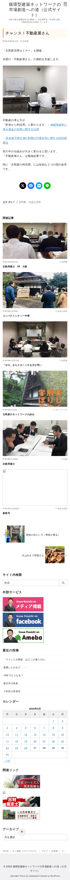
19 (25, 741)
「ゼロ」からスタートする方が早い (22, 365)
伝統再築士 (9, 463)
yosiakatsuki (34, 876)
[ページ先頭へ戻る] (22, 832)
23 (62, 741)
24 (7, 748)
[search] (63, 583)
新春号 (6, 513)
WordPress (55, 876)
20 (35, 741)
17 (7, 741)
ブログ (44, 850)
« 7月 (7, 760)
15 (53, 734)
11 (16, 734)
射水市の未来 (10, 683)
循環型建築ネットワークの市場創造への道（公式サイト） (35, 9)
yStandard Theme (18, 876)
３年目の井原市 (12, 691)
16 (62, 734)
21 (44, 741)
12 (25, 734)
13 (35, 734)
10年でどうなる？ (13, 675)
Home (6, 850)
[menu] (65, 4)
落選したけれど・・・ (15, 667)
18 (16, 741)
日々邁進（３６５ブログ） (25, 850)
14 (44, 734)
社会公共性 (35, 202)
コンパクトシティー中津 (16, 315)
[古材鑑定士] (21, 807)
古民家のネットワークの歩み (18, 414)
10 (7, 734)
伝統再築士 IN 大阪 (15, 266)
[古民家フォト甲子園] (4, 794)
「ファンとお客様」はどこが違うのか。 (25, 659)
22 (53, 741)
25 (16, 748)
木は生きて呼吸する (33, 555)
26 (25, 748)
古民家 (26, 41)
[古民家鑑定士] (21, 820)
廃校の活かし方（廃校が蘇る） (43, 534)
